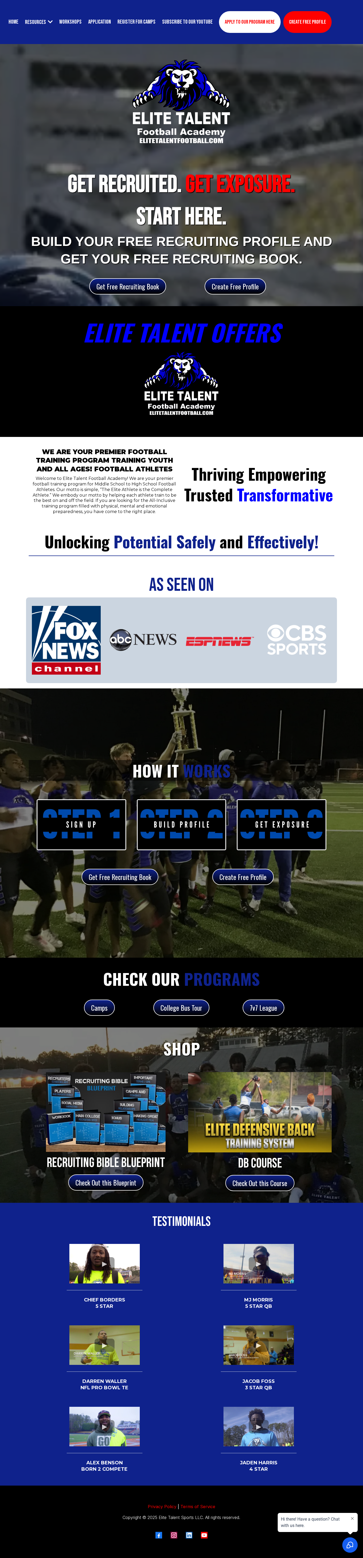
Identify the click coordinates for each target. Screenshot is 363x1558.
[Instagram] (174, 1535)
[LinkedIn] (189, 1535)
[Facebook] (158, 1535)
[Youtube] (204, 1535)
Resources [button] (36, 22)
